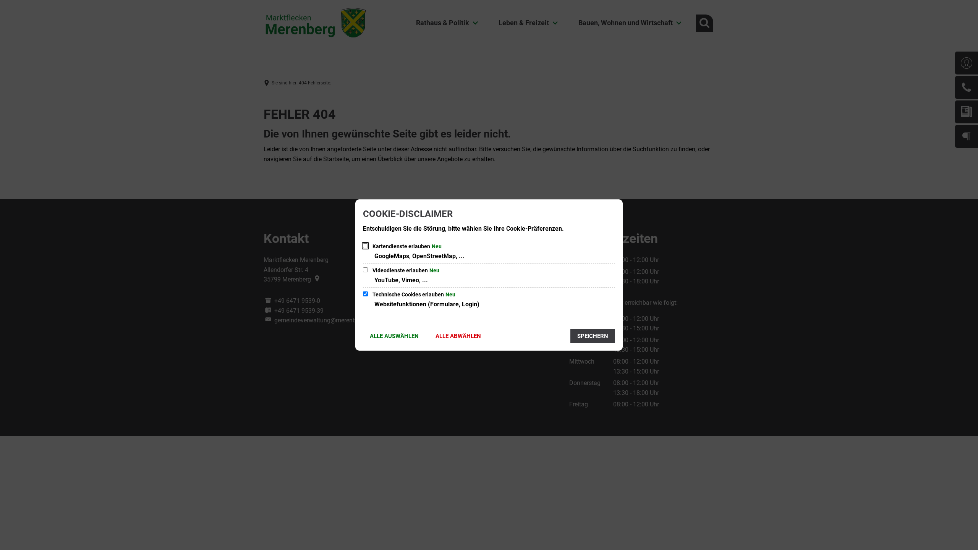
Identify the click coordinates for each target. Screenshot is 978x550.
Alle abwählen (458, 336)
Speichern (592, 336)
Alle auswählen (394, 336)
